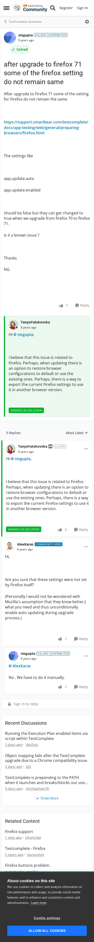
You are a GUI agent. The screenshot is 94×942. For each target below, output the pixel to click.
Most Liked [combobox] (77, 432)
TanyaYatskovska (35, 322)
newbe (32, 871)
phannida (33, 837)
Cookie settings (47, 918)
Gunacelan (35, 854)
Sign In (82, 8)
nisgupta (25, 35)
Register (66, 8)
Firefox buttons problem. (27, 865)
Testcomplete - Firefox (25, 848)
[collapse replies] (47, 442)
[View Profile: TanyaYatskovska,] (13, 324)
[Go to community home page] (30, 8)
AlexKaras (25, 544)
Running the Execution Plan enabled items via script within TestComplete (46, 736)
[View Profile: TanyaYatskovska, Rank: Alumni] (11, 449)
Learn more (39, 903)
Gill (28, 766)
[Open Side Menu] (6, 8)
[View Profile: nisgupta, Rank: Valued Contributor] (10, 38)
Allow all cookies (47, 931)
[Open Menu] (87, 21)
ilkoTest (32, 744)
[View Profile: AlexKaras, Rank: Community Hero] (10, 547)
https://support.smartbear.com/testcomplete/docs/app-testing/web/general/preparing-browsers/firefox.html (46, 127)
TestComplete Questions (25, 22)
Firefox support (19, 831)
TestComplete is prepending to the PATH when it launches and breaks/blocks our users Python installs (46, 780)
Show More (49, 798)
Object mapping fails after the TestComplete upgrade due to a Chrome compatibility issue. (46, 758)
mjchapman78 (37, 788)
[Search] (53, 8)
